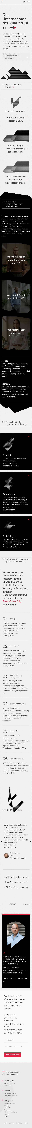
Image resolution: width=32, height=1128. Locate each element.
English (26, 1123)
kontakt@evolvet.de (10, 1093)
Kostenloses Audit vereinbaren (15, 978)
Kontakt (6, 1116)
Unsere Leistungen (10, 1103)
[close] (28, 2)
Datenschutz (19, 1123)
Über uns (7, 1114)
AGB (5, 1123)
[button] (16, 116)
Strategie (7, 1106)
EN (24, 2)
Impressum (11, 1123)
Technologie (8, 1110)
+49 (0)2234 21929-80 (10, 1096)
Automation (8, 1108)
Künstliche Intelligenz (10, 1112)
